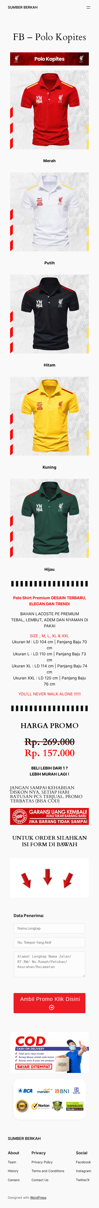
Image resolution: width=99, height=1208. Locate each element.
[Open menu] (88, 7)
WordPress (38, 1197)
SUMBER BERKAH (23, 7)
